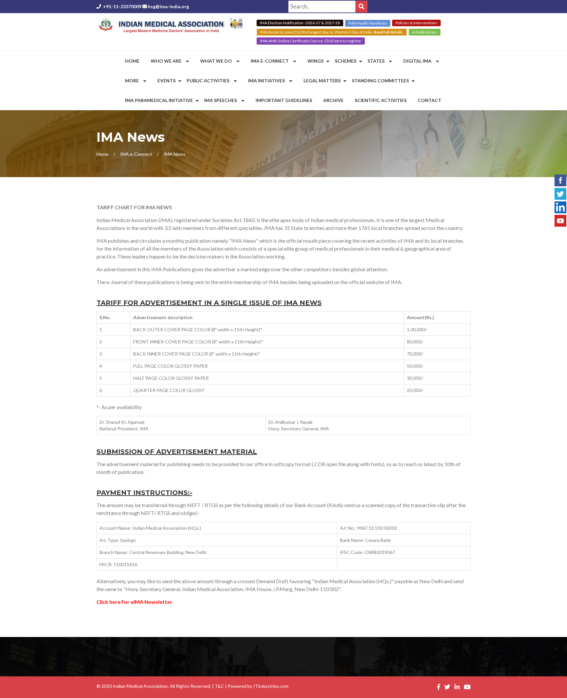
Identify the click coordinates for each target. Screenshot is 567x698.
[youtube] (560, 220)
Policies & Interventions (416, 22)
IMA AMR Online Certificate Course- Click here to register (310, 40)
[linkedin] (560, 206)
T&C (219, 686)
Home (102, 154)
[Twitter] (560, 193)
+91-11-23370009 (122, 6)
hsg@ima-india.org (168, 6)
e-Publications (424, 32)
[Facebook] (560, 179)
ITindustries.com (270, 686)
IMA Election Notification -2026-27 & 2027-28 (300, 22)
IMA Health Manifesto (367, 23)
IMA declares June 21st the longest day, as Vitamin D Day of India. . (331, 32)
